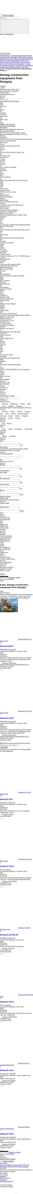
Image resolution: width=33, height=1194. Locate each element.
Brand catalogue (23, 1166)
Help (7, 1159)
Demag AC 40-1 (6, 799)
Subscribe (4, 747)
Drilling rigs (8, 62)
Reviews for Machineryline (8, 1166)
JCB (7, 67)
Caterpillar (18, 65)
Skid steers (16, 62)
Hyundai (3, 67)
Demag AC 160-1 (7, 718)
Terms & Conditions (6, 1165)
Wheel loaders (22, 57)
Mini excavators (12, 57)
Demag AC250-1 (6, 646)
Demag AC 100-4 (7, 1002)
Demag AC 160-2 (7, 866)
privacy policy (26, 749)
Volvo (26, 67)
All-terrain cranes (8, 59)
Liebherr (18, 67)
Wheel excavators (20, 59)
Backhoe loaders (5, 60)
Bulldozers (29, 59)
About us (3, 1159)
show (2, 574)
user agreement (8, 751)
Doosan (25, 65)
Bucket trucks (8, 64)
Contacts (12, 1159)
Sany (22, 67)
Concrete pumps (18, 64)
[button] (16, 44)
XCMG (2, 69)
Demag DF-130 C (7, 1134)
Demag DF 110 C (7, 1070)
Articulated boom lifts (18, 60)
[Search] (14, 26)
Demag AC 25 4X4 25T (9, 935)
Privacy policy (17, 1165)
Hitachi (30, 65)
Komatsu (12, 67)
